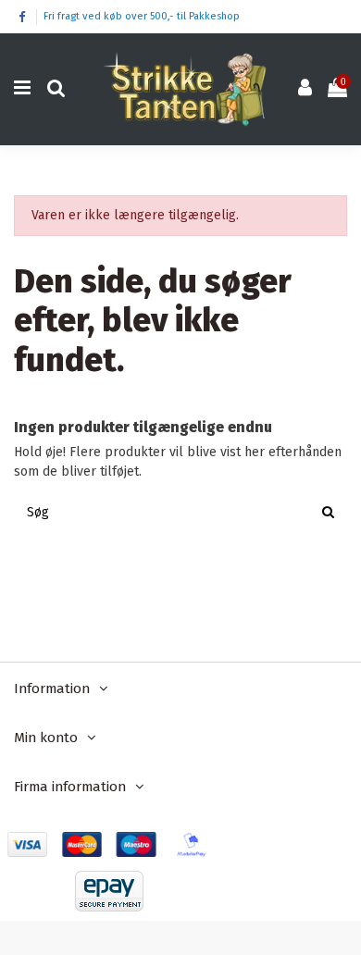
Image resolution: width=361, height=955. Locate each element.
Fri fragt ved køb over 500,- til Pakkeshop (142, 16)
